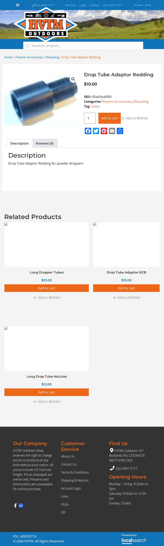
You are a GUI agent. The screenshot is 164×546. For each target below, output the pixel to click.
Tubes (95, 106)
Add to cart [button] (46, 288)
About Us (67, 456)
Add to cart (109, 118)
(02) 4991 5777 (45, 5)
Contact (95, 5)
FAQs (64, 504)
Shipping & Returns (74, 480)
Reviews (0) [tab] (44, 143)
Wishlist (70, 5)
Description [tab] (19, 143)
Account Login (71, 488)
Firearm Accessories (29, 57)
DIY (63, 512)
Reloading (52, 57)
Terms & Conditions (75, 472)
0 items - (143, 5)
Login (82, 5)
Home (8, 57)
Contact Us (68, 464)
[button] (73, 79)
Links (64, 496)
